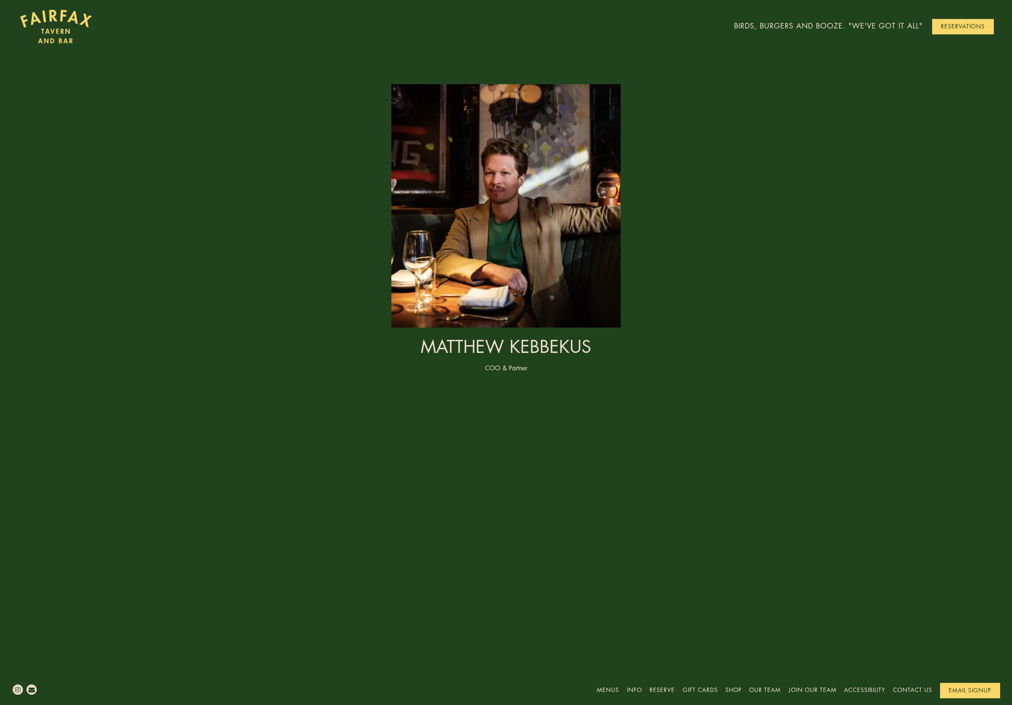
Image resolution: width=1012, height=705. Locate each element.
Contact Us (912, 690)
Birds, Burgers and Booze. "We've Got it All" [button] (828, 26)
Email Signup (970, 691)
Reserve (662, 690)
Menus (608, 690)
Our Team (765, 690)
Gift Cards (700, 690)
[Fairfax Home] (61, 26)
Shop (733, 690)
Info (634, 690)
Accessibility (865, 690)
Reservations (963, 27)
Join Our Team (812, 690)
